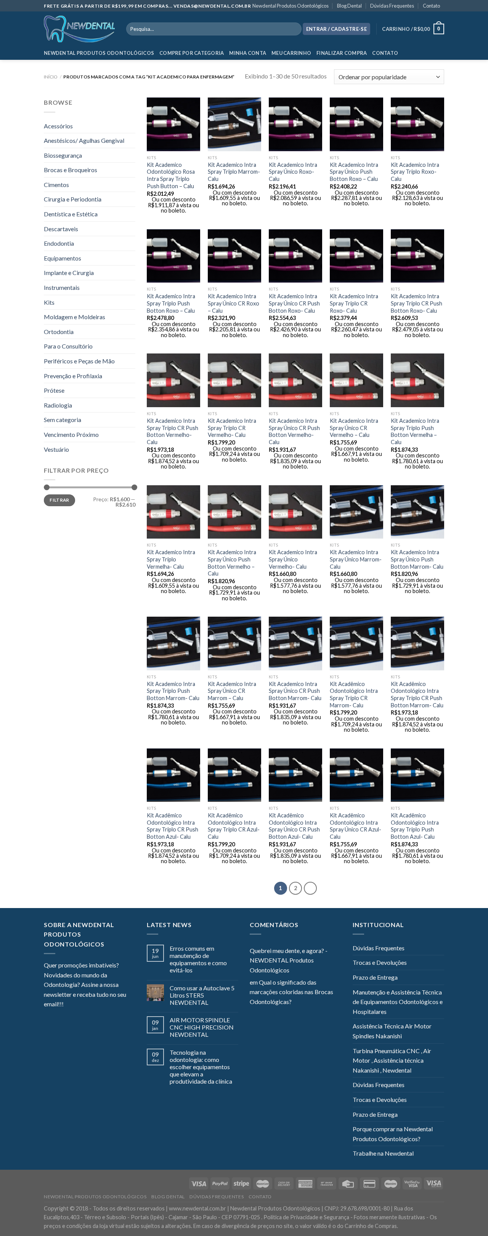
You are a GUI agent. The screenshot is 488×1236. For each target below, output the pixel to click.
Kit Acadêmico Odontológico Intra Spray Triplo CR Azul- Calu (234, 826)
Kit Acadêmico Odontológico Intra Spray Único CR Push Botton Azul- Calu (294, 826)
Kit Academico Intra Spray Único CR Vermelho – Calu (354, 427)
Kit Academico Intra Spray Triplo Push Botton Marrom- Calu (173, 691)
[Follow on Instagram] (79, 1004)
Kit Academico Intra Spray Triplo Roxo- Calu (415, 171)
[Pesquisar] (294, 28)
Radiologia (58, 405)
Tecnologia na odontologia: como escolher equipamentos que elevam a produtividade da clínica (201, 1067)
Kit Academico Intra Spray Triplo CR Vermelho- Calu (232, 427)
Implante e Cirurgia (69, 272)
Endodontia (59, 243)
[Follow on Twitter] (88, 1004)
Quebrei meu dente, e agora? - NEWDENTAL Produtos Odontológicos (288, 960)
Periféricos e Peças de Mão (79, 361)
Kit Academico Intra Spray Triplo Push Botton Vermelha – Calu (415, 431)
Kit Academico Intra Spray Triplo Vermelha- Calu (171, 559)
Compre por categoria (191, 53)
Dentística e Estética (71, 213)
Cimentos (56, 184)
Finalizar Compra (341, 53)
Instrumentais (62, 287)
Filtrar (59, 500)
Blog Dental (349, 6)
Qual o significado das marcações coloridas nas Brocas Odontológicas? (291, 992)
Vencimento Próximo (71, 434)
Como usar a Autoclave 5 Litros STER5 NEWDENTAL (202, 995)
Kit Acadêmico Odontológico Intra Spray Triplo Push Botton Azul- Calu (415, 826)
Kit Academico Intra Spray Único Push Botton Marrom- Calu (417, 559)
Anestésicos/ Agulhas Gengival (84, 140)
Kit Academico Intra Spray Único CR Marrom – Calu (232, 691)
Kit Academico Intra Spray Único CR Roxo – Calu (233, 303)
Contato (431, 6)
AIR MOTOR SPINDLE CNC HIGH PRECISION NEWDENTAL (202, 1027)
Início (51, 77)
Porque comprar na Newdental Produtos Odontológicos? (393, 1133)
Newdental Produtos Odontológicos (290, 6)
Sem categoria (62, 419)
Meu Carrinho (291, 53)
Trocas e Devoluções (380, 962)
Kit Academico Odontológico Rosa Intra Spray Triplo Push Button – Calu (171, 175)
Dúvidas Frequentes (392, 6)
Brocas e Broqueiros (70, 169)
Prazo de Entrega (375, 977)
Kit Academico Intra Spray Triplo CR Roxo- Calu (354, 303)
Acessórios (58, 126)
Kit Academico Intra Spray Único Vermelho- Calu (293, 559)
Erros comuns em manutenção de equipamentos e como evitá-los (198, 959)
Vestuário (56, 449)
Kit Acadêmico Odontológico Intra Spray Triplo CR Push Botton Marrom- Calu (417, 694)
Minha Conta (247, 53)
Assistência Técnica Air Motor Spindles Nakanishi (392, 1030)
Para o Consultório (68, 346)
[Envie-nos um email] (97, 1004)
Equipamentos (62, 258)
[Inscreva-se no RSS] (116, 1004)
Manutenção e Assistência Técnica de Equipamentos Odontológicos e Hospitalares (398, 1001)
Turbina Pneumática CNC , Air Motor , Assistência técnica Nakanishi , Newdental (392, 1060)
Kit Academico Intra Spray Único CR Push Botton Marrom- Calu (295, 691)
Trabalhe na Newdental (383, 1153)
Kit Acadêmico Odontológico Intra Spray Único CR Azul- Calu (355, 826)
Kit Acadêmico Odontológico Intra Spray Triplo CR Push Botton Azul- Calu (172, 826)
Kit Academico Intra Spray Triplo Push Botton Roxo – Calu (171, 303)
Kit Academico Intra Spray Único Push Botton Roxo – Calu (354, 171)
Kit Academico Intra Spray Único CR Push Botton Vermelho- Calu (294, 431)
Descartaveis (61, 228)
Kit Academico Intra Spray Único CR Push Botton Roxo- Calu (294, 303)
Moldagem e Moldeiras (74, 316)
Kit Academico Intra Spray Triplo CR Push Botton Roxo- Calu (416, 303)
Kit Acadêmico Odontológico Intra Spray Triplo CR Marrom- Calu (354, 694)
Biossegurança (63, 155)
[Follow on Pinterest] (107, 1004)
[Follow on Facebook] (69, 1004)
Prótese (54, 390)
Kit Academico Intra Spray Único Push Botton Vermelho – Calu (232, 563)
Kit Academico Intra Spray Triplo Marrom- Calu (234, 171)
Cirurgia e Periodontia (72, 199)
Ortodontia (59, 331)
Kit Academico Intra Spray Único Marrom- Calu (356, 559)
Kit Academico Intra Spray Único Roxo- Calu (293, 171)
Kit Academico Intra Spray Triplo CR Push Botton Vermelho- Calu (172, 431)
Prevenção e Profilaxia (73, 375)
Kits (49, 302)
